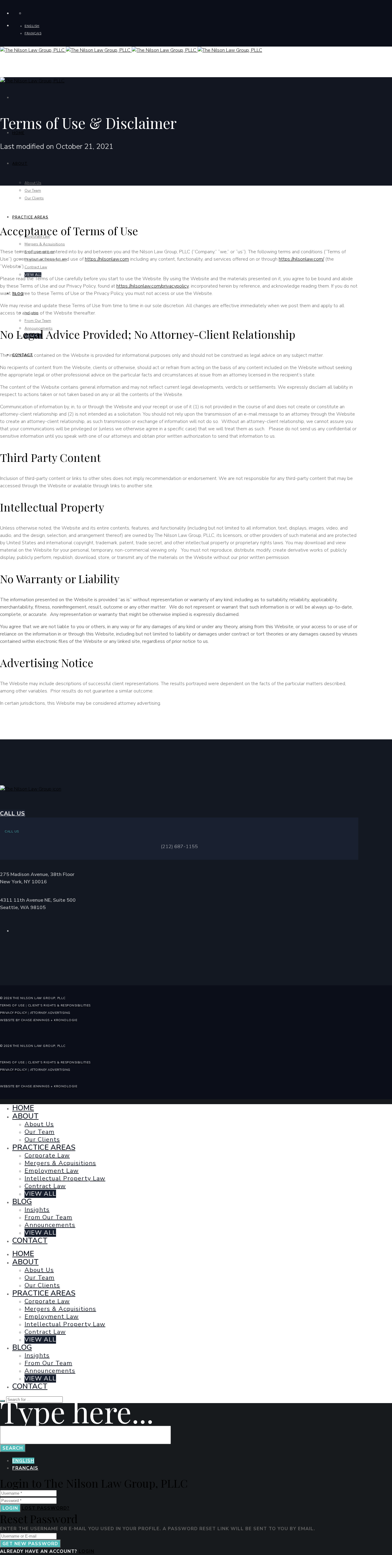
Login (10, 1508)
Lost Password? (46, 1508)
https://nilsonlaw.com (107, 259)
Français (25, 1468)
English (23, 1461)
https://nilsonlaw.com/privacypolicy (152, 286)
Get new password (30, 1544)
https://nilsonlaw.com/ (301, 259)
